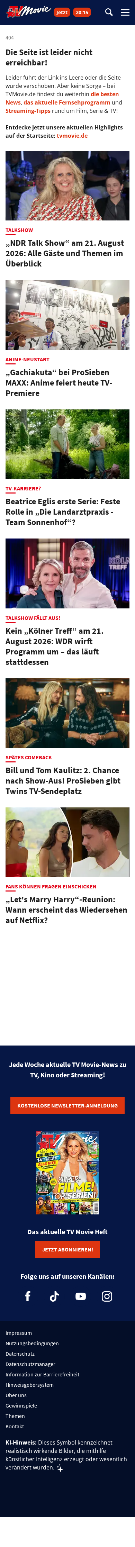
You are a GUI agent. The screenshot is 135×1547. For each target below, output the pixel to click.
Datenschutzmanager (30, 1363)
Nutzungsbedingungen (32, 1343)
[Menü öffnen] (125, 12)
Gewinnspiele (21, 1405)
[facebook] (28, 1296)
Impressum (19, 1332)
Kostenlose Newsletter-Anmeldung (67, 1105)
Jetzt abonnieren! (67, 1249)
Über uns (16, 1395)
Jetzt (62, 12)
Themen (15, 1415)
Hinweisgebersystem (30, 1384)
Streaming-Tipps (28, 111)
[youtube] (80, 1296)
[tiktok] (54, 1296)
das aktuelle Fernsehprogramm (66, 102)
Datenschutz (20, 1353)
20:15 (82, 12)
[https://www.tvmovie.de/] (29, 12)
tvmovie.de (72, 135)
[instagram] (107, 1296)
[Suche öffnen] (109, 12)
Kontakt (15, 1426)
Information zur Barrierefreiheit (42, 1374)
